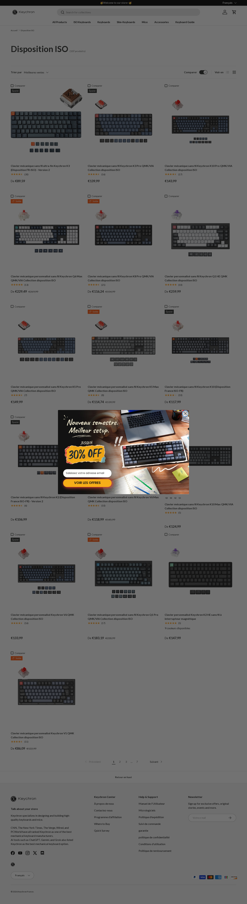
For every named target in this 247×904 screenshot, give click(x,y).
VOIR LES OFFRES (87, 483)
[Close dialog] (185, 414)
